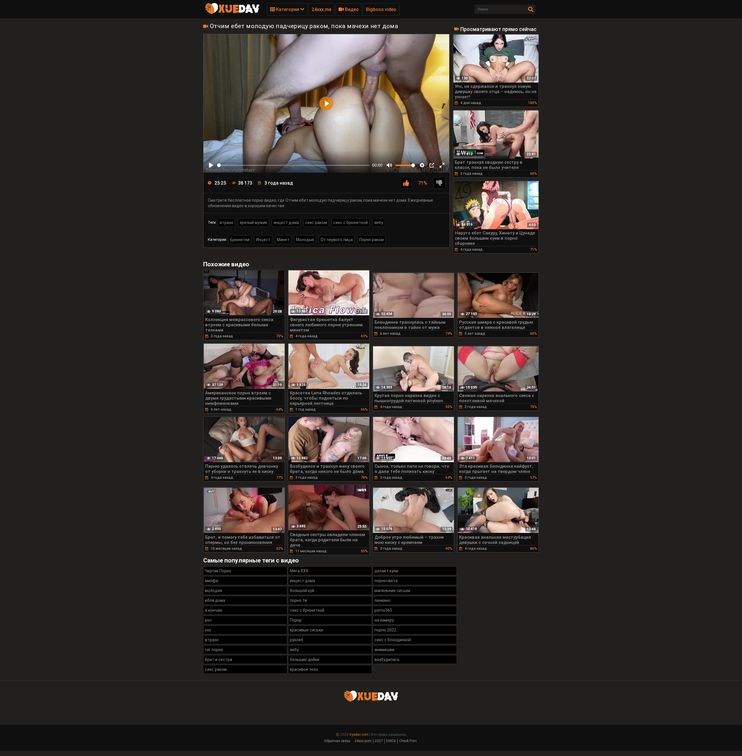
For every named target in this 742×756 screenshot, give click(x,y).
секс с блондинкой (392, 639)
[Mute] (389, 165)
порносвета (386, 580)
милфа (211, 580)
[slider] (293, 165)
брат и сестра (218, 659)
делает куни (386, 571)
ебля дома (215, 600)
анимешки (384, 649)
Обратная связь (337, 741)
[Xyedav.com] (232, 13)
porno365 (383, 610)
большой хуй (302, 590)
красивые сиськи (306, 630)
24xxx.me (321, 9)
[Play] (211, 165)
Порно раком (371, 239)
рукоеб (296, 639)
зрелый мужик (253, 222)
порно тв (298, 600)
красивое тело (304, 669)
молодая (213, 590)
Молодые (305, 239)
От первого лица (337, 239)
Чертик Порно (218, 571)
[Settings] (422, 165)
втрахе (226, 222)
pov (208, 620)
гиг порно (214, 649)
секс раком (316, 222)
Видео (351, 9)
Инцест (263, 239)
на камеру (384, 620)
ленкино (382, 600)
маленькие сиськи (392, 590)
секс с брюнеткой (350, 222)
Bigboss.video (381, 9)
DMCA (391, 741)
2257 (379, 741)
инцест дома (286, 222)
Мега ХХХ (299, 571)
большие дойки (304, 659)
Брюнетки (240, 239)
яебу (378, 222)
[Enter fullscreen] (442, 165)
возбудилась (387, 659)
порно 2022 (385, 630)
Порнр (296, 620)
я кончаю (214, 610)
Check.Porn (408, 741)
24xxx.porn (363, 741)
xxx (208, 630)
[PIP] (432, 165)
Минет (283, 239)
